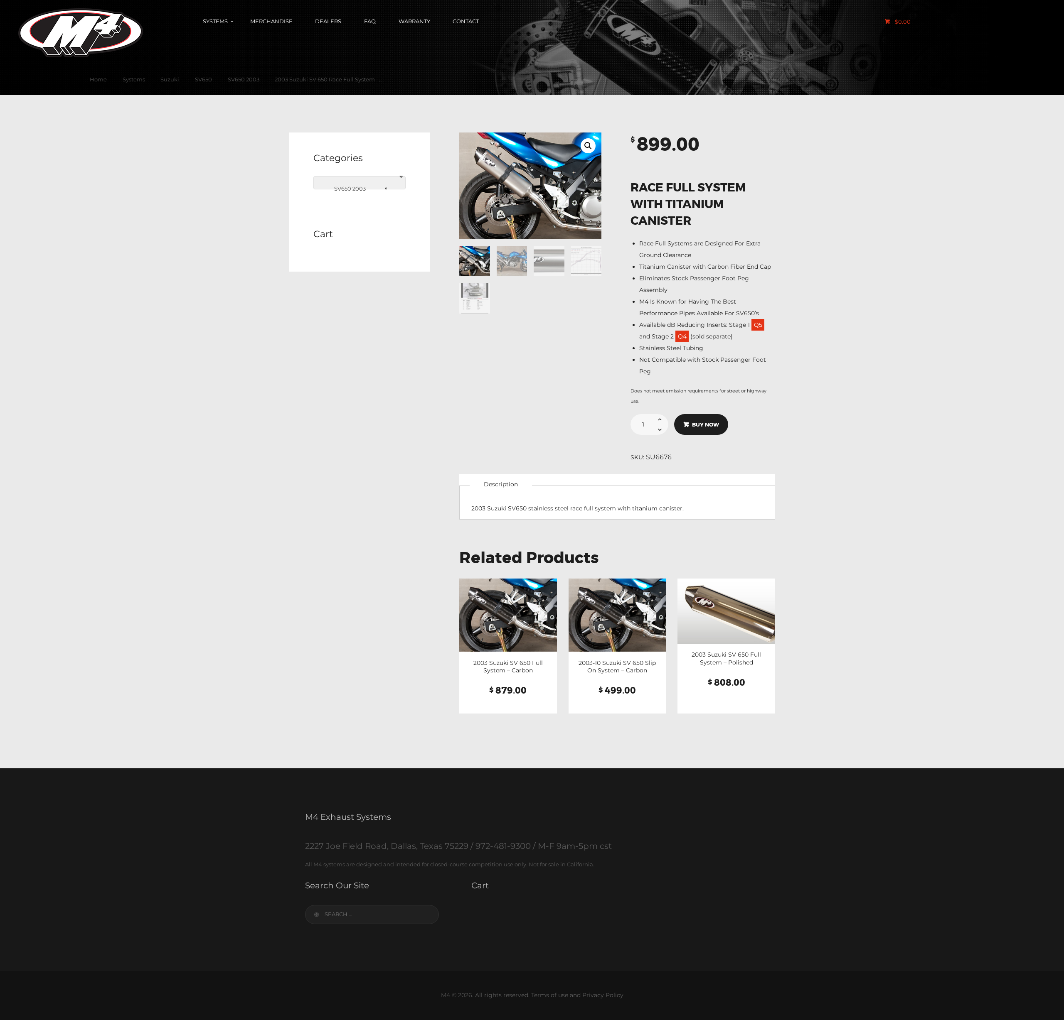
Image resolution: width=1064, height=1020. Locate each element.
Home (98, 79)
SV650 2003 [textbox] (357, 188)
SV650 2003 (243, 79)
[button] (588, 145)
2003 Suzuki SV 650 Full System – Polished (726, 658)
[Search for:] (372, 914)
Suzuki (169, 79)
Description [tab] (501, 484)
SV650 (203, 79)
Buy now (705, 424)
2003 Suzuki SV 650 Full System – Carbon (508, 666)
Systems (134, 79)
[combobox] (359, 182)
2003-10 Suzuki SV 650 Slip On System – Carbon (617, 666)
